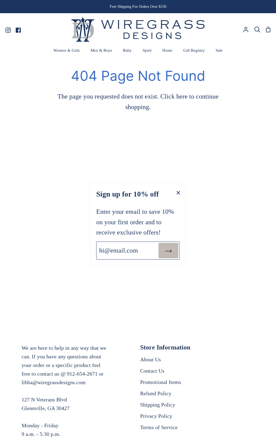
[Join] (168, 250)
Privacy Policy (156, 416)
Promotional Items (160, 382)
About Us (150, 359)
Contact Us (152, 371)
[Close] (178, 192)
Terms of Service (159, 427)
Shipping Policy (157, 405)
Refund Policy (155, 393)
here (182, 96)
